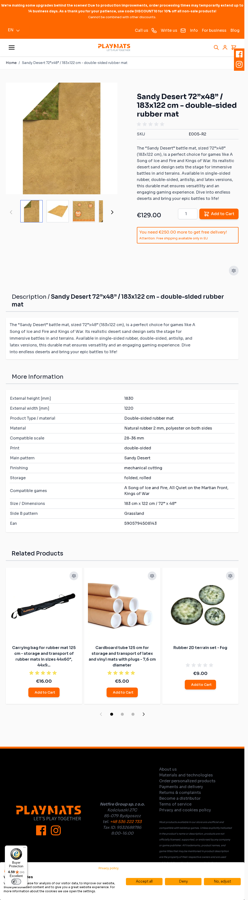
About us (168, 769)
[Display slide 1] (111, 714)
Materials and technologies (186, 775)
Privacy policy (109, 868)
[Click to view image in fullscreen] (61, 138)
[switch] (16, 881)
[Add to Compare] (234, 270)
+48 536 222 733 (126, 821)
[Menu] (24, 848)
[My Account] (225, 47)
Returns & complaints (180, 792)
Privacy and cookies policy (185, 810)
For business (214, 30)
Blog (235, 30)
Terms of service (175, 804)
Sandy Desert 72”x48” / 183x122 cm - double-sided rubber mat (74, 63)
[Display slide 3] (133, 714)
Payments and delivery (181, 786)
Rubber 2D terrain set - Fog (200, 647)
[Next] (112, 212)
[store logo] (114, 47)
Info (194, 30)
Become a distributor (180, 798)
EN (11, 29)
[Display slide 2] (122, 714)
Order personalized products (187, 780)
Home (11, 63)
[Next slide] (143, 714)
